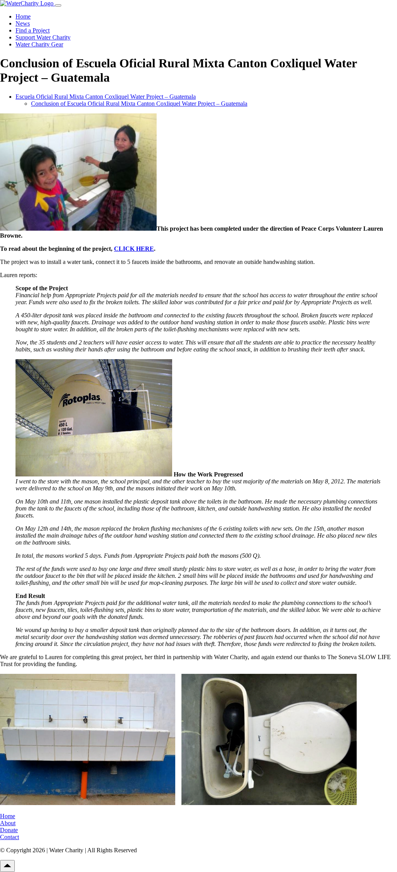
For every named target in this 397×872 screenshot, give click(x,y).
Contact (9, 837)
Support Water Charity (43, 37)
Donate (9, 830)
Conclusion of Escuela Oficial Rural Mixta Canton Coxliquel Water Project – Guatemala (139, 103)
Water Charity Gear (39, 44)
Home (23, 16)
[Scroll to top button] (7, 866)
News (23, 23)
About (8, 823)
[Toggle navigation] (58, 5)
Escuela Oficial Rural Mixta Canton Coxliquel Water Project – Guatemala (106, 96)
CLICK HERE (134, 248)
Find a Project (33, 30)
